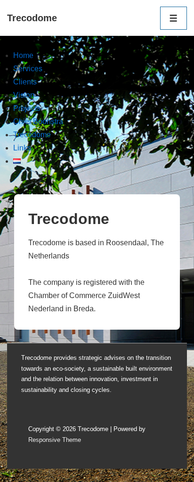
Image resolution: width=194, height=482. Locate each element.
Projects (26, 108)
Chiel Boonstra (38, 121)
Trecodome (32, 18)
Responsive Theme (54, 439)
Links (22, 148)
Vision (23, 95)
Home (23, 55)
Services (27, 69)
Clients (25, 82)
